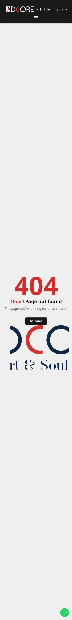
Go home (36, 321)
